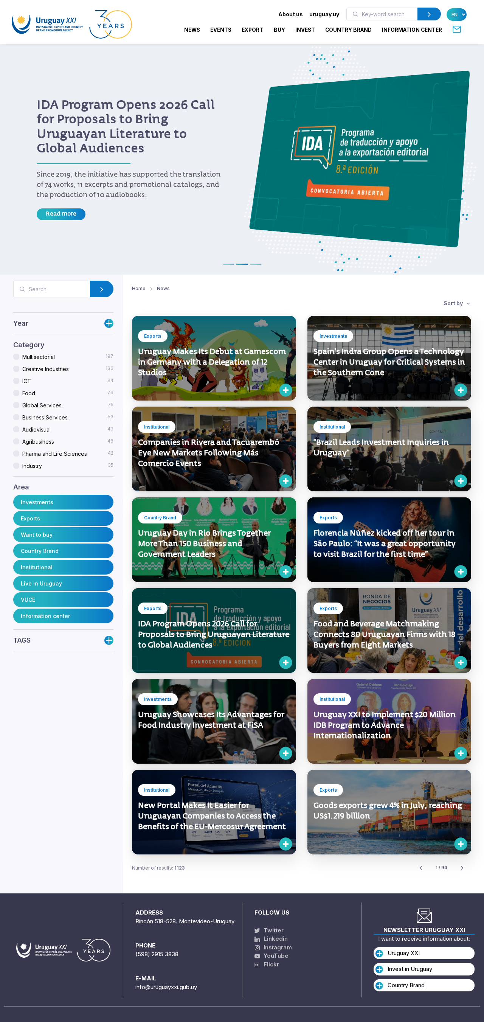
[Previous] (421, 867)
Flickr (269, 964)
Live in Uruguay (41, 583)
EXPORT (252, 30)
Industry (67, 465)
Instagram (277, 947)
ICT (67, 380)
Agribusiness (67, 441)
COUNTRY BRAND (348, 30)
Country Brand (40, 550)
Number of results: (158, 868)
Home (139, 288)
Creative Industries (67, 368)
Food (67, 393)
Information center (45, 615)
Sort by (454, 303)
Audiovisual (67, 429)
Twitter (273, 930)
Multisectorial (67, 356)
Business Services (67, 417)
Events (220, 30)
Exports (30, 518)
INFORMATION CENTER (412, 30)
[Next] (462, 867)
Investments (37, 502)
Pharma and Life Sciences (67, 453)
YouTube (275, 955)
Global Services (67, 405)
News (192, 30)
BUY (279, 30)
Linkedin (275, 938)
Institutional (37, 567)
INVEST (305, 30)
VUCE (28, 599)
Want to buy (37, 534)
